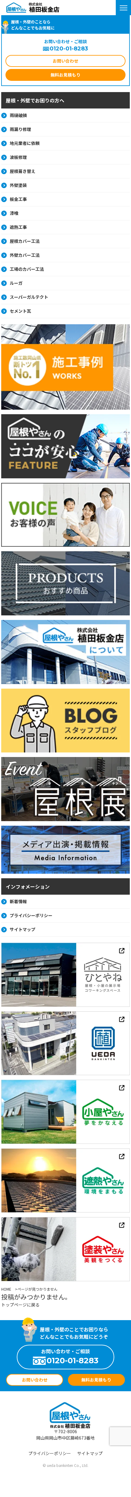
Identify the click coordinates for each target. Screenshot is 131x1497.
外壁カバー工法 (25, 255)
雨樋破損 (18, 115)
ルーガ (16, 283)
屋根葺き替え (22, 171)
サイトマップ (22, 929)
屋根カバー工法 (25, 241)
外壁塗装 (18, 185)
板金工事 (18, 199)
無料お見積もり (65, 75)
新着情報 (18, 901)
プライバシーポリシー (31, 915)
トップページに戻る (20, 1305)
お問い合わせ (65, 61)
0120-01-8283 (69, 48)
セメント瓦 (20, 311)
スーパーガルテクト (29, 297)
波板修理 (18, 157)
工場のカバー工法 (27, 269)
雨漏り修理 (20, 129)
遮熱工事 (18, 227)
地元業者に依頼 (25, 143)
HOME (6, 1289)
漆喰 (14, 213)
